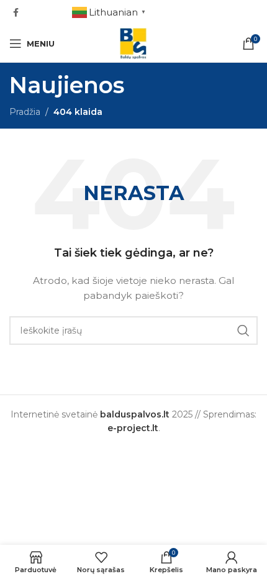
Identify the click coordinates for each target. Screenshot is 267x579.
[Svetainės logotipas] (134, 42)
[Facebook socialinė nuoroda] (15, 12)
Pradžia (24, 111)
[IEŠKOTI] (243, 330)
